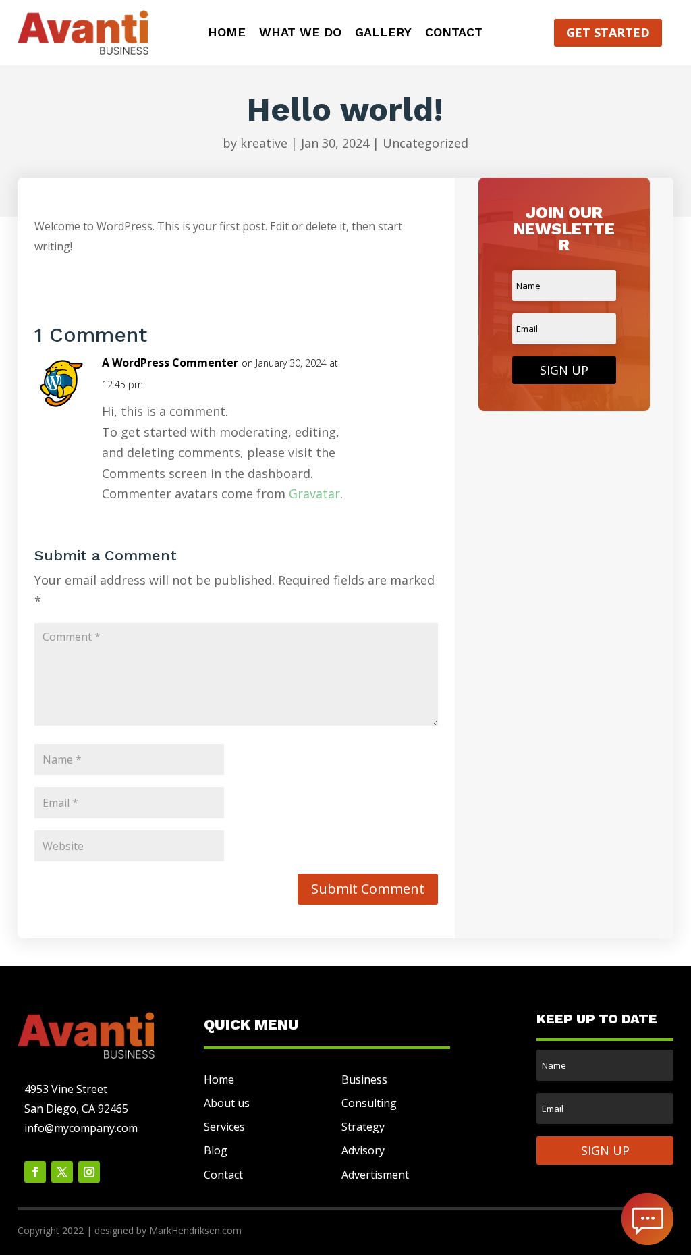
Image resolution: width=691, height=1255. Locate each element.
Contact (223, 1174)
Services (224, 1126)
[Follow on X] (62, 1172)
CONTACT (453, 33)
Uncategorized (425, 143)
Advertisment (375, 1174)
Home (219, 1079)
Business (364, 1079)
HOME (227, 33)
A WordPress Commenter (170, 362)
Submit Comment (367, 889)
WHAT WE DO (300, 33)
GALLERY (383, 33)
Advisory (363, 1150)
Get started (608, 32)
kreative (263, 143)
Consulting (369, 1103)
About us (227, 1103)
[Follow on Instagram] (89, 1172)
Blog (215, 1150)
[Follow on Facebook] (35, 1172)
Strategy (363, 1126)
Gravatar (314, 493)
